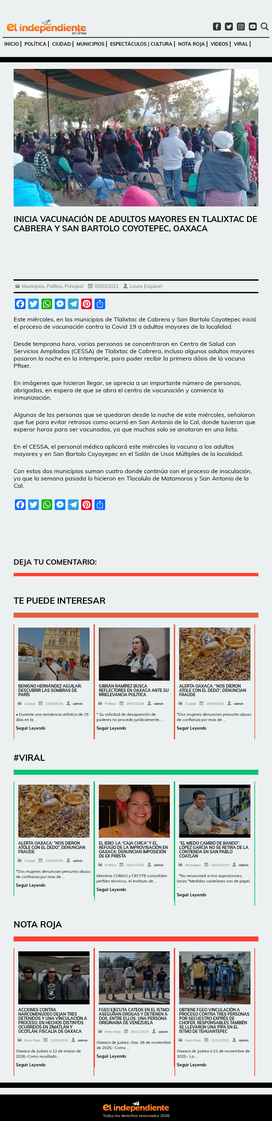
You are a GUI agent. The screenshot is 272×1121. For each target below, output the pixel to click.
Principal (74, 286)
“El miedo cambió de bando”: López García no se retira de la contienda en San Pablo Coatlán (213, 850)
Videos (219, 44)
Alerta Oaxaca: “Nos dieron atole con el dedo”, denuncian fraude (212, 690)
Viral (241, 44)
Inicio (11, 44)
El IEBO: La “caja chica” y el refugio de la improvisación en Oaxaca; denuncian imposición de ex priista (133, 850)
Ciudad (61, 44)
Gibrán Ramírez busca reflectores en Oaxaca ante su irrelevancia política (134, 690)
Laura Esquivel (146, 286)
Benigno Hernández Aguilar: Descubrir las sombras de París (50, 690)
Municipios (90, 44)
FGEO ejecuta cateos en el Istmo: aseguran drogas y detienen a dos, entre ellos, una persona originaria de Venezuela (134, 1016)
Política (35, 44)
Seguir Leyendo (30, 728)
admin (78, 703)
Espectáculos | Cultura (141, 44)
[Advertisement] (136, 258)
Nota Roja (191, 44)
